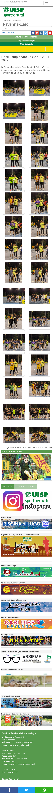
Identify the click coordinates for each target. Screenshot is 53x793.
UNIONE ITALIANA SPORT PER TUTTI (15, 2)
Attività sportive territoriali (26, 37)
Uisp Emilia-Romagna (26, 40)
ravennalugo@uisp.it (19, 745)
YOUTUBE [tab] (31, 487)
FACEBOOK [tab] (20, 487)
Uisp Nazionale (26, 44)
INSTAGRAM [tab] (7, 486)
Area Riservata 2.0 (11, 779)
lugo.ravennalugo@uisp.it (21, 764)
